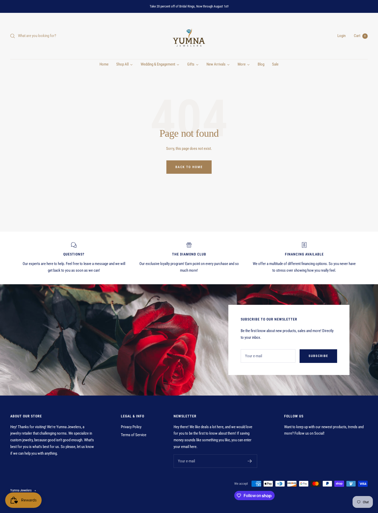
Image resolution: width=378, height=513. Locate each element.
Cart (360, 35)
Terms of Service (133, 435)
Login (341, 35)
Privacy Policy (131, 427)
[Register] (250, 461)
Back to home (189, 167)
